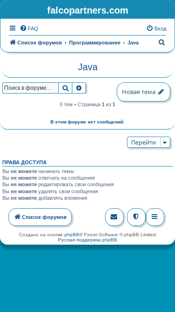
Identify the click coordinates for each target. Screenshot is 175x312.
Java (88, 67)
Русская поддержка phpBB (87, 239)
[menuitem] (29, 28)
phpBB (71, 234)
